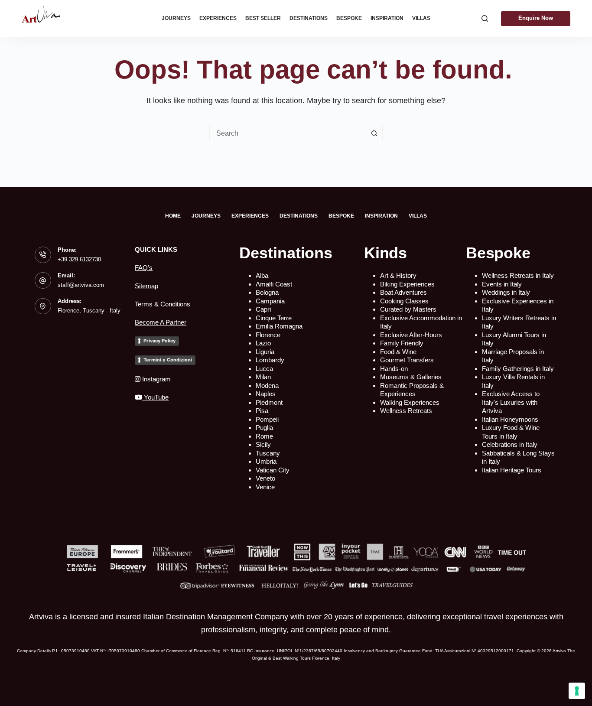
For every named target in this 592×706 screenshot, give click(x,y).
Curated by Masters (408, 309)
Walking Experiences (409, 402)
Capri (263, 309)
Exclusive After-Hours (411, 334)
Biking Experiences (407, 284)
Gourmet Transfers (407, 360)
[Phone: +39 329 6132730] (43, 255)
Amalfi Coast (274, 284)
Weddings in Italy (506, 292)
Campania (270, 301)
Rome (264, 436)
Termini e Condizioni (167, 360)
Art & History (398, 275)
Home (173, 216)
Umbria (266, 461)
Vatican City (272, 470)
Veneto (265, 478)
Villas (421, 18)
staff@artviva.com (81, 285)
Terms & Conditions (162, 304)
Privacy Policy (159, 341)
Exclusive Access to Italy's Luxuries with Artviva (511, 402)
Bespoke (349, 18)
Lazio (263, 343)
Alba (262, 275)
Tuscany (268, 453)
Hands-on (394, 368)
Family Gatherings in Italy (518, 368)
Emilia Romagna (279, 326)
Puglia (264, 427)
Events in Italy (502, 284)
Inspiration (387, 18)
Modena (267, 385)
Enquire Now (535, 18)
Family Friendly (401, 343)
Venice (265, 487)
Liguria (265, 351)
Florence (268, 334)
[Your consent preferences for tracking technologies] (577, 691)
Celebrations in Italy (509, 444)
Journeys (176, 18)
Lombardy (270, 360)
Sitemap (146, 286)
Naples (266, 393)
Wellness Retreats (406, 410)
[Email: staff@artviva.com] (43, 280)
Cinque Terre (274, 318)
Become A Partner (160, 322)
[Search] (484, 18)
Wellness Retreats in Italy (518, 275)
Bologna (267, 292)
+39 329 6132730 (79, 259)
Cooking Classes (404, 301)
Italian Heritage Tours (511, 470)
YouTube (155, 397)
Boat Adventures (403, 292)
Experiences (218, 18)
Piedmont (269, 402)
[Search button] (374, 133)
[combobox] (288, 133)
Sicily (263, 444)
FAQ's (144, 267)
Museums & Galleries (411, 377)
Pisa (262, 410)
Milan (263, 377)
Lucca (264, 368)
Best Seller (263, 18)
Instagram (155, 379)
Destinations (308, 18)
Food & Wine (398, 351)
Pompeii (267, 419)
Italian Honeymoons (510, 419)
